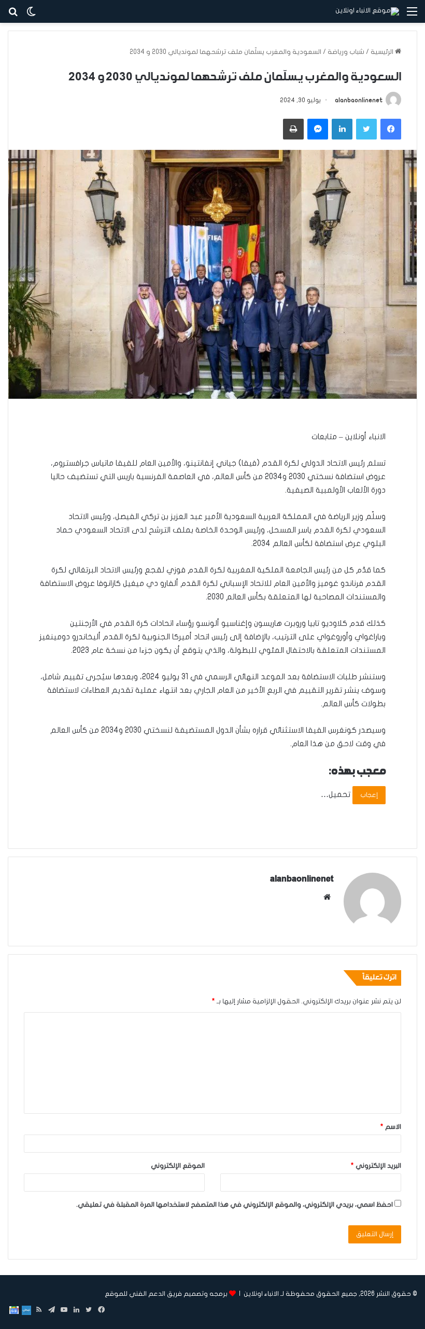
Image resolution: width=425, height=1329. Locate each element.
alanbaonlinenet (358, 100)
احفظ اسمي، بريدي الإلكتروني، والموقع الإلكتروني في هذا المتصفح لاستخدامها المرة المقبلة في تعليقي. (234, 1204)
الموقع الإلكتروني (178, 1165)
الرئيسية (383, 51)
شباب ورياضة (346, 51)
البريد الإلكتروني (376, 1165)
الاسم (390, 1126)
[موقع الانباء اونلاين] (367, 11)
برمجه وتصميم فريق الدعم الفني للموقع (166, 1293)
